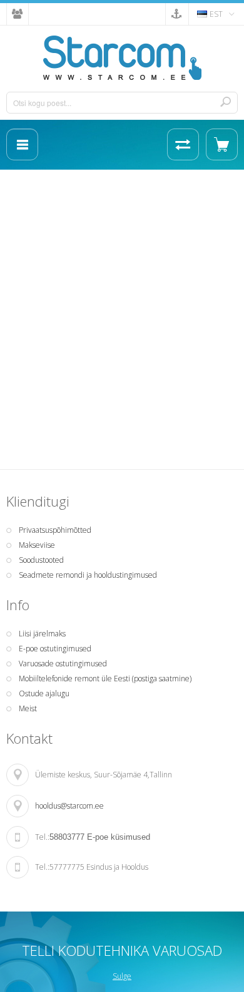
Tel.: (42, 837)
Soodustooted (41, 560)
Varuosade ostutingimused (63, 663)
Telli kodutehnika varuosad (122, 950)
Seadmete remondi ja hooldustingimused (88, 575)
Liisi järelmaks (42, 633)
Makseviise (37, 545)
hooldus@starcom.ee (69, 805)
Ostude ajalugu (44, 693)
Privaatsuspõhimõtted (55, 530)
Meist (28, 708)
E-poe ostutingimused (55, 648)
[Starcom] (122, 58)
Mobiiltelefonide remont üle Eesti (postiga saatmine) (105, 678)
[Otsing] (225, 101)
